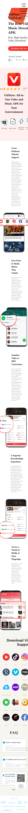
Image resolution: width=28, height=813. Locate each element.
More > (14, 789)
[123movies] (8, 699)
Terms (16, 798)
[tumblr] (8, 669)
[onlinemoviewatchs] (17, 699)
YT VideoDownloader (11, 802)
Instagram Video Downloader (19, 802)
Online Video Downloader (3, 802)
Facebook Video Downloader (8, 806)
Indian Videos (25, 802)
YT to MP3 (24, 16)
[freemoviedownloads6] (8, 684)
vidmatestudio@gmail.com (7, 810)
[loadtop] (8, 714)
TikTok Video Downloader (20, 806)
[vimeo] (17, 669)
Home (24, 4)
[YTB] (8, 653)
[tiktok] (17, 653)
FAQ (23, 6)
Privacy (12, 798)
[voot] (17, 684)
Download (23, 9)
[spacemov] (17, 714)
